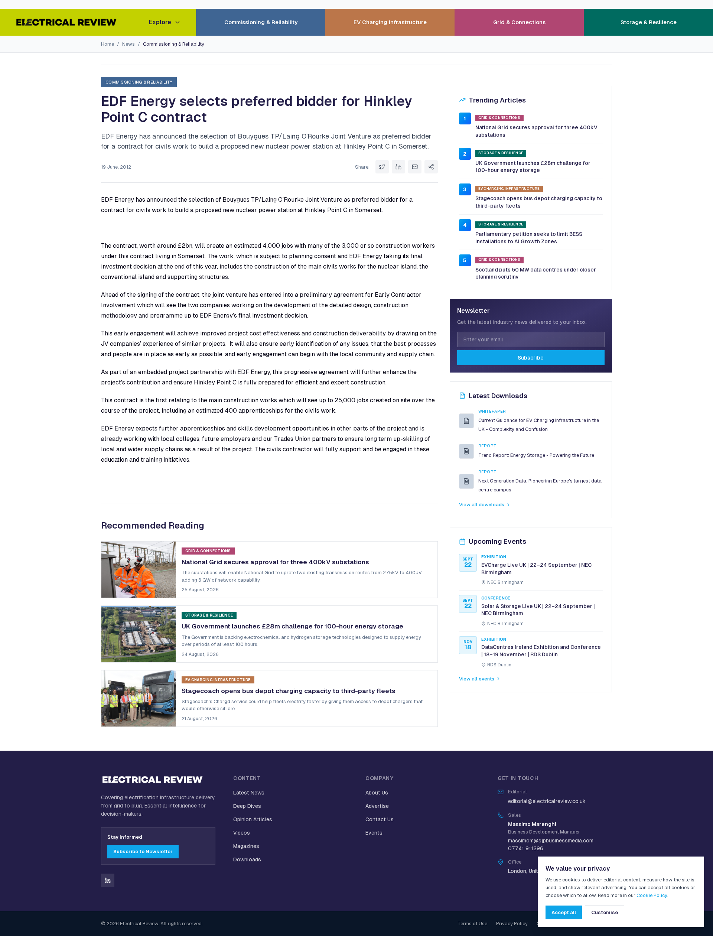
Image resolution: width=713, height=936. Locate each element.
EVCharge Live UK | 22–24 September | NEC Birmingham (536, 568)
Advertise (377, 806)
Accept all (563, 912)
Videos (241, 833)
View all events (476, 679)
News (128, 44)
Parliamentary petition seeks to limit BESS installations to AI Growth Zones (528, 237)
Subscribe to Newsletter (143, 851)
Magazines (246, 846)
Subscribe (531, 358)
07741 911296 (525, 848)
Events (373, 833)
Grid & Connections (519, 22)
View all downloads (481, 504)
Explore (160, 22)
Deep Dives (247, 806)
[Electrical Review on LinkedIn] (107, 880)
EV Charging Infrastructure (390, 22)
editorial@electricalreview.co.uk (547, 801)
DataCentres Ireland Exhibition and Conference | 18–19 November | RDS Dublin (541, 650)
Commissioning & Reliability (260, 22)
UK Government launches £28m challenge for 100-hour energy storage (532, 166)
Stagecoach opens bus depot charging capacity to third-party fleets (538, 202)
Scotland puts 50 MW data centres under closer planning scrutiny (535, 273)
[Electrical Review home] (67, 22)
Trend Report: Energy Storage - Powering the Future (536, 455)
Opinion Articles (252, 819)
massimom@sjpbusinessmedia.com (550, 841)
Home (107, 44)
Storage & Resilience (649, 22)
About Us (376, 793)
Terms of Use (472, 923)
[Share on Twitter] (382, 166)
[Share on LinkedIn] (398, 166)
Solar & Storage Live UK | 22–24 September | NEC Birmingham (538, 610)
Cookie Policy (652, 895)
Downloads (247, 859)
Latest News (248, 793)
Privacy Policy (512, 923)
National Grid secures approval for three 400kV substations (536, 131)
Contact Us (379, 819)
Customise (604, 912)
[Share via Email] (414, 166)
